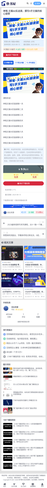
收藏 (32, 212)
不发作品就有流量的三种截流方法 (25, 400)
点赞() (40, 212)
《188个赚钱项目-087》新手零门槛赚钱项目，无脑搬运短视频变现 (28, 457)
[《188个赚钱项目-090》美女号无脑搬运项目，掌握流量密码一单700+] (7, 450)
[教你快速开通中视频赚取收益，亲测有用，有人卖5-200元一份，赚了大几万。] (7, 370)
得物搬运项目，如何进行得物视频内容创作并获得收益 (28, 393)
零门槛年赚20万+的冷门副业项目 (25, 408)
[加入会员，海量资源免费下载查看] (23, 207)
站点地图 (34, 480)
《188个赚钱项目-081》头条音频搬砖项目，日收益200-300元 (27, 425)
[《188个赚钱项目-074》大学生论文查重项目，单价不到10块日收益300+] (7, 434)
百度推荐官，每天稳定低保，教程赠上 (21, 338)
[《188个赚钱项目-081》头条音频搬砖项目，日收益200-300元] (7, 426)
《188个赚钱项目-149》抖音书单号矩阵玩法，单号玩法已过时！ (28, 441)
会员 (17, 175)
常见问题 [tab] (20, 62)
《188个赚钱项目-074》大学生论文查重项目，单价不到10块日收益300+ (28, 433)
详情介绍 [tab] (9, 62)
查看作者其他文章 (23, 322)
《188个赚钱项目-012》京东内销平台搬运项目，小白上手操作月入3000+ (28, 465)
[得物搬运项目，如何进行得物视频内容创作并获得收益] (7, 394)
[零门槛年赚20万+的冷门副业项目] (7, 410)
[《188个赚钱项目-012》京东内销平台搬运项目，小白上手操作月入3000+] (7, 466)
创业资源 (10, 212)
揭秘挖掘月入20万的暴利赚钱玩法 (25, 376)
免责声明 (41, 480)
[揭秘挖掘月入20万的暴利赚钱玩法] (7, 378)
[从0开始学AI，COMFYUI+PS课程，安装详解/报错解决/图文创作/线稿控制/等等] (12, 280)
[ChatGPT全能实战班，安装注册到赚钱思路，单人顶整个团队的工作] (35, 280)
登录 (38, 3)
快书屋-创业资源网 (24, 480)
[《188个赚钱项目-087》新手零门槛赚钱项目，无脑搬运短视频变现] (7, 458)
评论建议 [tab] (32, 62)
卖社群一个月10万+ (14, 352)
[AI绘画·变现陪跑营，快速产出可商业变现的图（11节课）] (35, 253)
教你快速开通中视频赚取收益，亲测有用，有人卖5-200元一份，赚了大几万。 (28, 369)
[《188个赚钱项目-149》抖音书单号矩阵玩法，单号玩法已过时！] (7, 442)
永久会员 (35, 175)
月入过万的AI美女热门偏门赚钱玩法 (26, 384)
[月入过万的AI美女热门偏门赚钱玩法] (7, 386)
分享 (24, 212)
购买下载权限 (13, 55)
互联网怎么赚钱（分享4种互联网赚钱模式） (24, 347)
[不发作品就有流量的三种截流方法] (7, 402)
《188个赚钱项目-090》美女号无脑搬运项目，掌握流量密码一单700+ (28, 449)
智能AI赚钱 (15, 41)
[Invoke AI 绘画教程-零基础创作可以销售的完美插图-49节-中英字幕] (12, 253)
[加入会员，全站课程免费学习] (23, 68)
